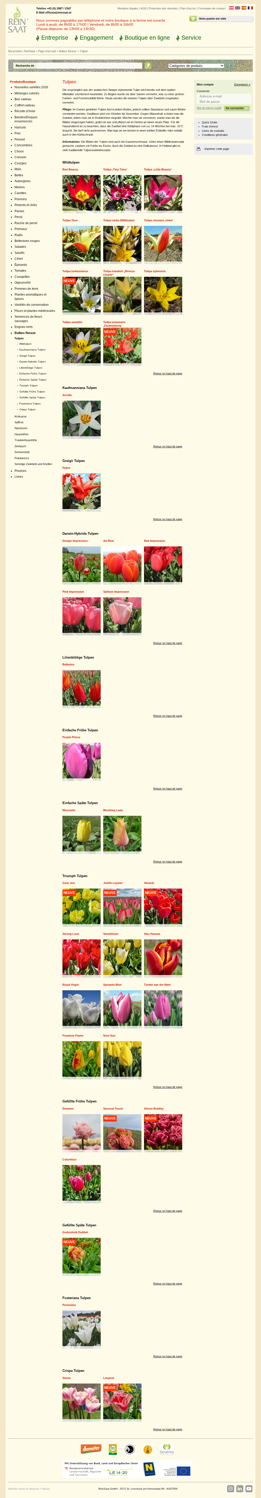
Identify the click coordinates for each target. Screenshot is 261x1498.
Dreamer (68, 1108)
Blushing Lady (113, 810)
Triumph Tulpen (28, 385)
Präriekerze (22, 458)
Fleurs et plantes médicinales (35, 311)
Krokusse (21, 416)
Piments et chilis (26, 205)
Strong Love (70, 933)
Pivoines (21, 471)
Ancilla (67, 395)
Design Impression (75, 540)
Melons (20, 187)
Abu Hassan (152, 933)
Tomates (20, 270)
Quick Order (209, 122)
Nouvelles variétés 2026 (31, 87)
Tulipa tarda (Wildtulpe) (119, 220)
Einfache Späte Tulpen (33, 379)
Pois (18, 133)
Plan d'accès (188, 8)
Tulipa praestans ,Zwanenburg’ (114, 324)
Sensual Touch (113, 1108)
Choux (19, 151)
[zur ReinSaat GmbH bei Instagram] (230, 1489)
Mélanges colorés (27, 93)
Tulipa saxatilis (72, 322)
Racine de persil (26, 223)
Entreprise (54, 37)
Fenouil (20, 139)
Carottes (20, 193)
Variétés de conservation (32, 305)
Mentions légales (128, 8)
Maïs (18, 169)
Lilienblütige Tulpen (30, 367)
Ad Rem (108, 540)
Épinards (21, 265)
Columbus (69, 1159)
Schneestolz (22, 452)
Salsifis (19, 253)
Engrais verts (24, 327)
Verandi (149, 882)
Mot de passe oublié (209, 107)
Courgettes (22, 277)
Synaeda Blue (112, 984)
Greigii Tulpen (27, 355)
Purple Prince (71, 737)
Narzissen (21, 428)
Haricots (20, 127)
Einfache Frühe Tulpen (32, 373)
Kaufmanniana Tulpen (32, 349)
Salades (20, 247)
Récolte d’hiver (25, 111)
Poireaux (21, 229)
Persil (18, 217)
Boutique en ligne (147, 37)
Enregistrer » (242, 84)
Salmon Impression (116, 591)
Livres (19, 476)
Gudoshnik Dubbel (75, 1232)
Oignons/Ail (23, 282)
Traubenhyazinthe (26, 440)
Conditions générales (215, 134)
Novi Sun (109, 1035)
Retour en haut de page (167, 373)
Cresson (20, 157)
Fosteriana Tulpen (30, 403)
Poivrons (21, 199)
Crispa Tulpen (27, 409)
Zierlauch (20, 446)
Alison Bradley (154, 1108)
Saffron (19, 422)
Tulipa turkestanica (75, 271)
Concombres (23, 145)
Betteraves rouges (27, 241)
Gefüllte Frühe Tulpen (32, 391)
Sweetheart (110, 933)
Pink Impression (73, 591)
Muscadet (68, 810)
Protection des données (163, 8)
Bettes (19, 175)
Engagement (96, 37)
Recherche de (25, 65)
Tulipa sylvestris (155, 271)
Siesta (66, 1377)
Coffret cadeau (25, 105)
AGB (143, 8)
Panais (19, 211)
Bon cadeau (23, 99)
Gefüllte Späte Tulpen (32, 397)
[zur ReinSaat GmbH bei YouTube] (249, 1489)
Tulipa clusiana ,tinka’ (158, 220)
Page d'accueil (47, 51)
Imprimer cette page (216, 148)
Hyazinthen (22, 434)
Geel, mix (68, 882)
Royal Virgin (70, 984)
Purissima (69, 1304)
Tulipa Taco (70, 220)
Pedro (66, 467)
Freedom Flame (72, 1035)
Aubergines (23, 181)
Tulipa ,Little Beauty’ (158, 169)
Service (191, 37)
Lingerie (108, 1377)
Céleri (19, 258)
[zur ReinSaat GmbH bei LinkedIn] (240, 1489)
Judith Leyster (113, 882)
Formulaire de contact (211, 8)
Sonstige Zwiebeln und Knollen (33, 464)
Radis (19, 235)
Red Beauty (70, 169)
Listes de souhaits (213, 130)
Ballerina (68, 664)
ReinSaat (29, 51)
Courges (21, 163)
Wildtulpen (25, 343)
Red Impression (154, 540)
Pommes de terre (26, 288)
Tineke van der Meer (157, 984)
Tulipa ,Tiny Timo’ (115, 169)
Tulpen (19, 338)
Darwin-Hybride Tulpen (32, 361)
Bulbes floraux (67, 51)
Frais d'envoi (210, 126)
